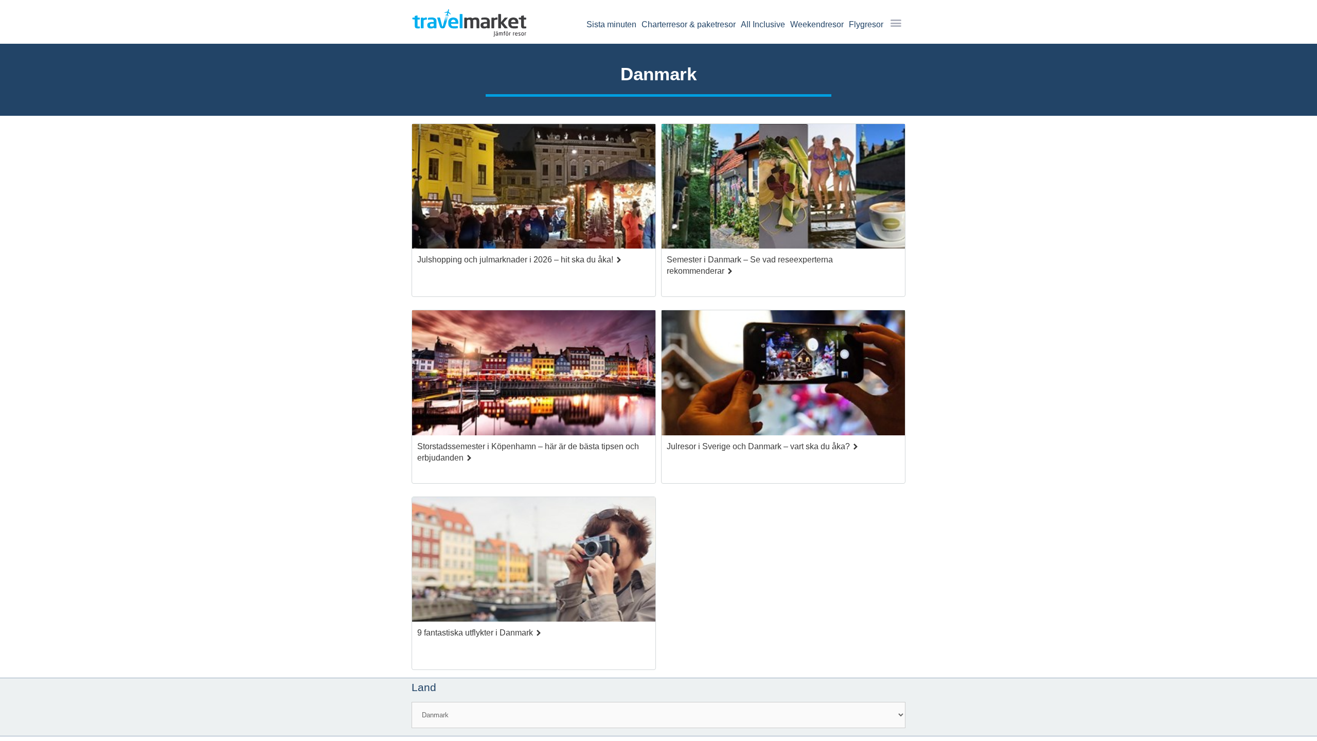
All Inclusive (763, 24)
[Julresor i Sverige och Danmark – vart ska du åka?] (783, 375)
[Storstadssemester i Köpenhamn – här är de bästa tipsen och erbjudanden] (533, 375)
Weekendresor (817, 24)
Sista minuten (611, 24)
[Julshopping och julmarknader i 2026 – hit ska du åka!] (533, 189)
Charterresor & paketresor (689, 24)
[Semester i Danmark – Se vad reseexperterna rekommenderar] (783, 189)
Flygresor (866, 24)
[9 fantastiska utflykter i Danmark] (533, 562)
